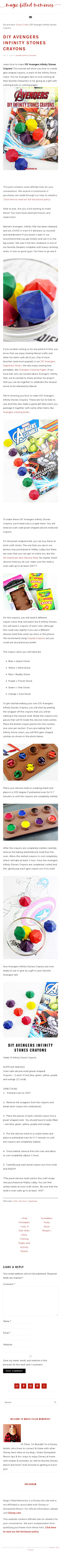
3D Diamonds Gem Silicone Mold (20, 557)
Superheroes (33, 1201)
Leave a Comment (29, 55)
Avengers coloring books (16, 412)
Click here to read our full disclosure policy (27, 199)
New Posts (23, 1201)
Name (7, 1321)
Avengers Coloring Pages (32, 369)
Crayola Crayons (36, 638)
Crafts (15, 1201)
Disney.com (14, 1512)
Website (7, 1344)
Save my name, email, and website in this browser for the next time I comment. (25, 1362)
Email (7, 1332)
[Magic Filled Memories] (30, 8)
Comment (9, 1284)
